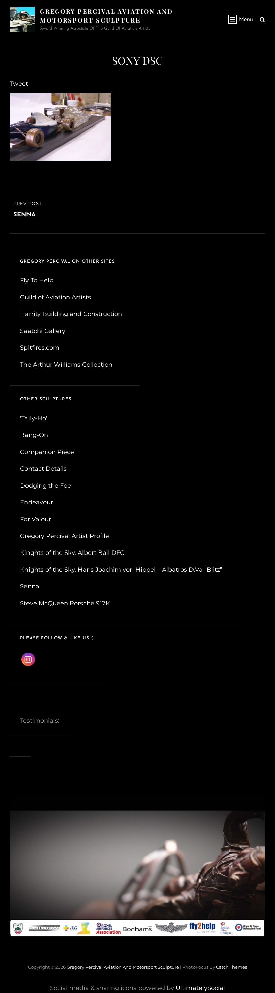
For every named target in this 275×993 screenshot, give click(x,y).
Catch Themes (231, 967)
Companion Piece (47, 452)
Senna (29, 586)
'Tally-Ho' (33, 418)
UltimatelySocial (200, 988)
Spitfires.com (39, 347)
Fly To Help (36, 280)
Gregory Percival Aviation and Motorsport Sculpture (123, 967)
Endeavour (36, 502)
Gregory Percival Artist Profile (64, 536)
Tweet (19, 83)
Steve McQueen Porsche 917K (65, 603)
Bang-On (34, 435)
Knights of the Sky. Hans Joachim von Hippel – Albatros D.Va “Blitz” (121, 569)
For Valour (35, 519)
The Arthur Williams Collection (66, 364)
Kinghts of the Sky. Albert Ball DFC (72, 553)
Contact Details (43, 468)
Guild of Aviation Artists (55, 297)
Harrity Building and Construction (71, 314)
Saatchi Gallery (42, 331)
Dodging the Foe (45, 485)
